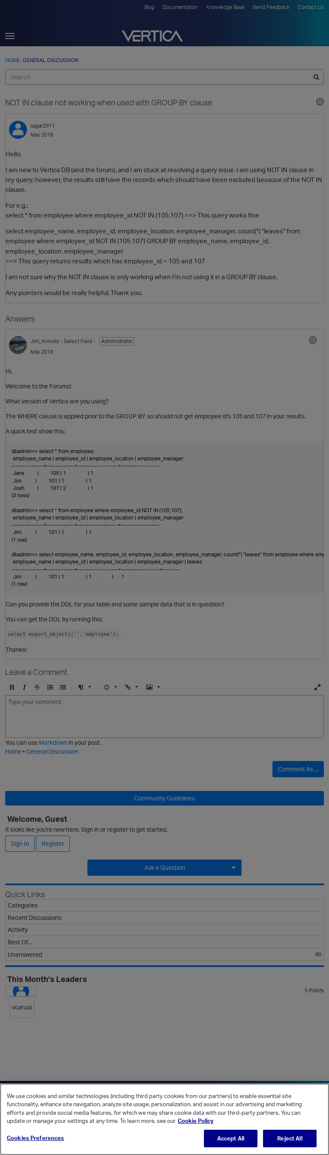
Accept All (230, 1138)
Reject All (289, 1138)
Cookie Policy (195, 1120)
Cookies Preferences (35, 1137)
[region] (164, 1119)
